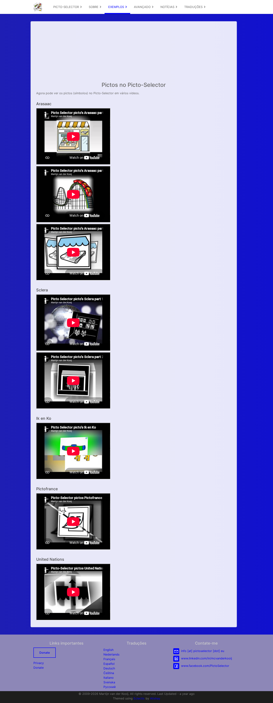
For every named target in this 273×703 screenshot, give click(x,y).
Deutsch (109, 668)
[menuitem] (67, 7)
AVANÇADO (143, 7)
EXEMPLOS (116, 7)
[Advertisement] (133, 53)
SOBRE (94, 7)
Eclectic (139, 698)
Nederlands (111, 654)
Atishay (155, 698)
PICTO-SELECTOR (66, 7)
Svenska (109, 682)
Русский (109, 687)
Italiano (108, 677)
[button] (266, 696)
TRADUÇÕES (194, 7)
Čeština (108, 673)
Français (109, 659)
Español (109, 664)
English (108, 650)
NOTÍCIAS (167, 7)
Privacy (38, 663)
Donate (44, 652)
